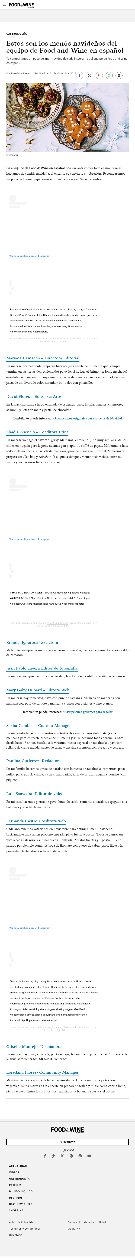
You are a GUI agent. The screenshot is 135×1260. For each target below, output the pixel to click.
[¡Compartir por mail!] (119, 75)
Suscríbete (67, 1142)
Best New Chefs (20, 1204)
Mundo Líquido (21, 1191)
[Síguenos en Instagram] (80, 1156)
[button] (4, 4)
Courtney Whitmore (57, 338)
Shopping (16, 1210)
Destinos (16, 1197)
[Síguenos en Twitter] (62, 1156)
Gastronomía (16, 33)
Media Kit (74, 1228)
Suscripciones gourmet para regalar (87, 712)
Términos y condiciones (25, 1228)
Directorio (15, 1235)
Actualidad (18, 1166)
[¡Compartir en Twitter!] (89, 75)
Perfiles (15, 1185)
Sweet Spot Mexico (57, 622)
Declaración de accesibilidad (87, 1222)
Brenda (32, 642)
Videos (14, 1172)
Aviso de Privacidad (22, 1222)
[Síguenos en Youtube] (89, 1156)
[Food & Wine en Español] (21, 4)
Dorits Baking (54, 1027)
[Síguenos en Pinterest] (71, 1156)
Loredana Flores (21, 73)
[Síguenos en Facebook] (45, 1156)
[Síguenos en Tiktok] (53, 1156)
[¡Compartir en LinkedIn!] (109, 75)
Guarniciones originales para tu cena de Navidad (87, 418)
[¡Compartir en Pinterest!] (99, 75)
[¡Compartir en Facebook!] (79, 75)
